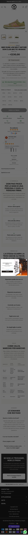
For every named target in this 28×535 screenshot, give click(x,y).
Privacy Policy (8, 269)
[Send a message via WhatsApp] (25, 532)
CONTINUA (7, 271)
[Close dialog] (26, 259)
